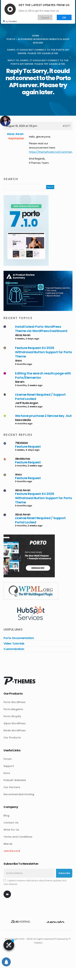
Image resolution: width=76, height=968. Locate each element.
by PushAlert (11, 21)
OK (64, 17)
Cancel (45, 17)
